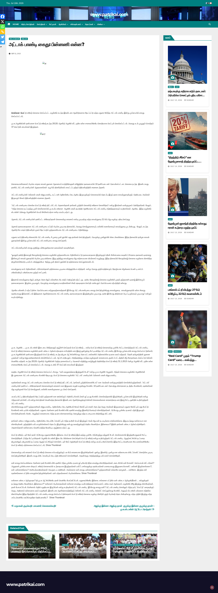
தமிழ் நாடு (24, 38)
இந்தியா (171, 87)
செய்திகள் (41, 24)
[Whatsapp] (2, 26)
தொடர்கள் (89, 24)
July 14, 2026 (176, 166)
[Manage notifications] (212, 587)
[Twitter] (2, 36)
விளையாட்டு (177, 351)
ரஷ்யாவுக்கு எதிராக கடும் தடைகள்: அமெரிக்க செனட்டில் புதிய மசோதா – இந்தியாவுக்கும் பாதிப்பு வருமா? (187, 95)
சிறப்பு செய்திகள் (27, 24)
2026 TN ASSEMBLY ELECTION (123, 545)
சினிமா (100, 24)
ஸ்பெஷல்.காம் (76, 24)
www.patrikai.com (109, 14)
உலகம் (177, 87)
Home (16, 24)
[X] (2, 21)
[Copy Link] (2, 31)
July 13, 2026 (176, 232)
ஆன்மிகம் (63, 24)
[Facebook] (2, 16)
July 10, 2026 (176, 365)
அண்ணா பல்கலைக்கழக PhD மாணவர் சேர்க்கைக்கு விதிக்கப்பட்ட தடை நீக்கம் (31, 551)
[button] (210, 24)
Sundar (190, 100)
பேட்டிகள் (52, 24)
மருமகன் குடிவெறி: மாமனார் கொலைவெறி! (35, 506)
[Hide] (1, 47)
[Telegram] (2, 41)
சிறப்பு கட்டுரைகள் (14, 38)
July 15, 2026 (176, 100)
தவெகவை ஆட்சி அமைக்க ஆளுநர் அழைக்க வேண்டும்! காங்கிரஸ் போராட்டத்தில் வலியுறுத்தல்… (133, 551)
